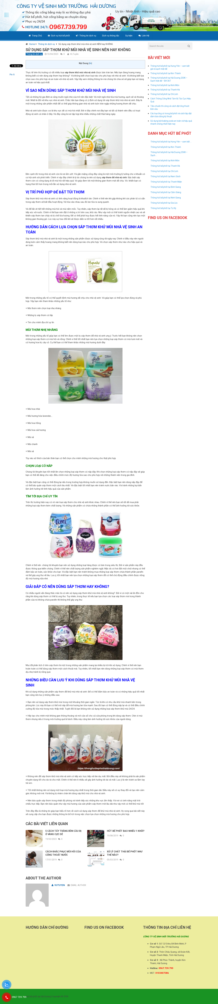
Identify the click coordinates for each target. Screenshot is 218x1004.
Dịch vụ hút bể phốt (60, 35)
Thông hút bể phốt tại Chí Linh (164, 94)
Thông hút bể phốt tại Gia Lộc (164, 203)
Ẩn (90, 63)
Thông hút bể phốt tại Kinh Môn (164, 85)
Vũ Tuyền (74, 54)
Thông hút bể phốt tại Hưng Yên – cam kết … (171, 141)
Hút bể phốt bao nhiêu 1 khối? (125, 831)
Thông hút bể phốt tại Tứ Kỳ (163, 208)
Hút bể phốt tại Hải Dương (38, 996)
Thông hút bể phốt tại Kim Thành (165, 73)
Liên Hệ (145, 35)
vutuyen (59, 885)
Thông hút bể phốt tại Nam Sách (165, 176)
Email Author (78, 885)
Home (32, 44)
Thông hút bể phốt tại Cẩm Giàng (166, 192)
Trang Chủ (36, 35)
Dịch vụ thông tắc (110, 35)
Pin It (12, 74)
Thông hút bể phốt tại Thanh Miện (166, 182)
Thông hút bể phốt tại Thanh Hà (165, 90)
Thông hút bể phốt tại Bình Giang (166, 187)
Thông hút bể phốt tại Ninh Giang (166, 197)
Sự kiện (128, 35)
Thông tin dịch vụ (87, 35)
